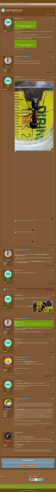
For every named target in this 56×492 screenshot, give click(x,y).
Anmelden (21, 465)
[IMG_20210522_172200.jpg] (34, 115)
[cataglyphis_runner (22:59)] (32, 479)
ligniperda (31, 306)
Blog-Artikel (5, 413)
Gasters (16, 299)
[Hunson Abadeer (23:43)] (36, 479)
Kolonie (42, 415)
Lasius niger (19, 383)
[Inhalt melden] (49, 51)
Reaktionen (5, 262)
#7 (52, 318)
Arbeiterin (24, 328)
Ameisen (16, 415)
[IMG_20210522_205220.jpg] (43, 306)
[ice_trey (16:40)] (38, 479)
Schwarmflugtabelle (19, 444)
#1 (52, 18)
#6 (52, 295)
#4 (52, 249)
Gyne (22, 385)
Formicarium (20, 342)
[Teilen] (54, 15)
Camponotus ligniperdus (20, 409)
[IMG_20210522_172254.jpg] (34, 185)
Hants (8, 11)
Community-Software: (28, 490)
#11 (52, 398)
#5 (52, 270)
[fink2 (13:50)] (34, 479)
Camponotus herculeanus (20, 255)
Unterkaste (31, 328)
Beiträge (5, 30)
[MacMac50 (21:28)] (42, 479)
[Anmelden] (52, 1)
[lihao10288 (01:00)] (40, 479)
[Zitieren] (52, 51)
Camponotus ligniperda (41, 254)
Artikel (4, 412)
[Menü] (54, 1)
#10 (52, 380)
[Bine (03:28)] (30, 479)
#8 (52, 339)
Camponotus (26, 361)
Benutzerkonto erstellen (31, 465)
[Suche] (49, 1)
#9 (52, 357)
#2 (52, 56)
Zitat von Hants (20, 322)
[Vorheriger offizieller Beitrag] (47, 265)
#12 (52, 432)
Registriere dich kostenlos (30, 462)
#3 (52, 77)
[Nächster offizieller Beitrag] (49, 72)
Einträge (4, 71)
